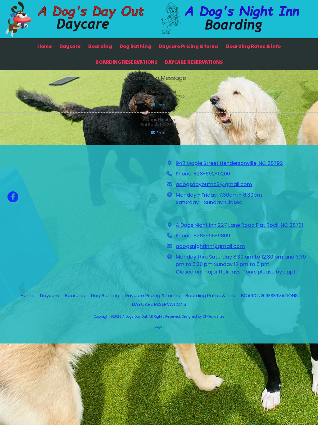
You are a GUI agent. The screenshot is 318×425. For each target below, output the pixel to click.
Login (159, 326)
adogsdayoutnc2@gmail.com (214, 184)
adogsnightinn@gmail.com (210, 246)
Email (161, 105)
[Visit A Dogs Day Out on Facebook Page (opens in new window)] (12, 196)
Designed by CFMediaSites (203, 316)
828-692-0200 (211, 173)
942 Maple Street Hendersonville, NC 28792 (229, 163)
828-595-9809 (211, 235)
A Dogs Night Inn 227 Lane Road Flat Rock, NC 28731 (239, 225)
